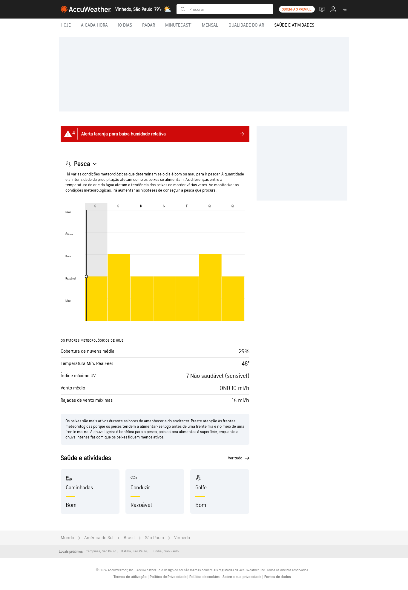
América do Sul (98, 538)
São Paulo (154, 538)
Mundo (67, 538)
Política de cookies (204, 576)
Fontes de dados (277, 576)
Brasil (129, 538)
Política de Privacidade (168, 576)
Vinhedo (182, 538)
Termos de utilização (130, 576)
